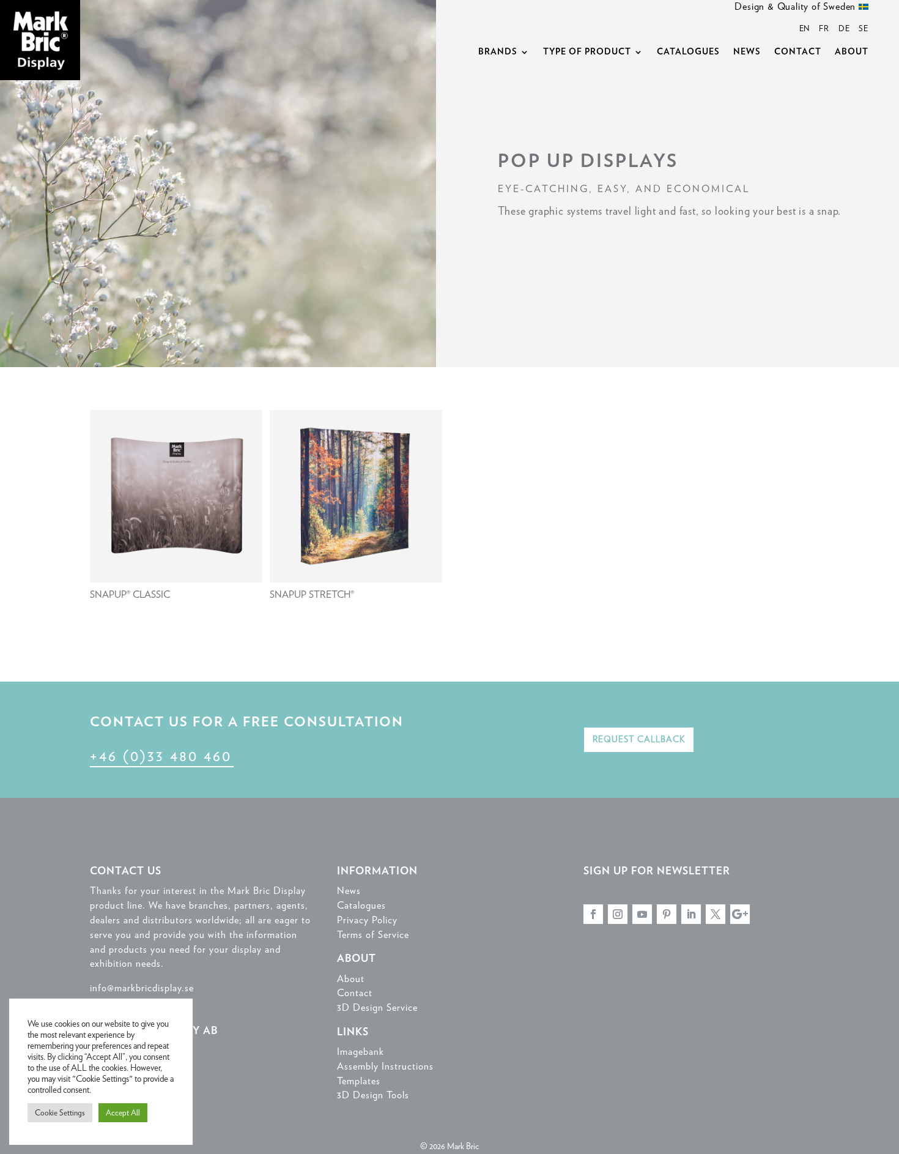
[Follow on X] (715, 914)
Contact (797, 52)
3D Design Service (377, 1007)
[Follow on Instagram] (617, 914)
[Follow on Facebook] (593, 914)
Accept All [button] (123, 1112)
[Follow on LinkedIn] (691, 914)
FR (824, 28)
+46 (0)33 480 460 (161, 755)
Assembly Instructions (385, 1066)
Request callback (639, 739)
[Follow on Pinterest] (666, 914)
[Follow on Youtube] (642, 914)
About (851, 52)
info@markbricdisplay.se (142, 988)
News (747, 52)
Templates (358, 1081)
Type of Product (587, 52)
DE (844, 28)
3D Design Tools (373, 1095)
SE (863, 28)
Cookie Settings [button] (60, 1112)
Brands (497, 52)
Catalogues (688, 52)
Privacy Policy (367, 920)
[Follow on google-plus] (740, 914)
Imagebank (360, 1051)
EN (804, 28)
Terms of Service (373, 934)
